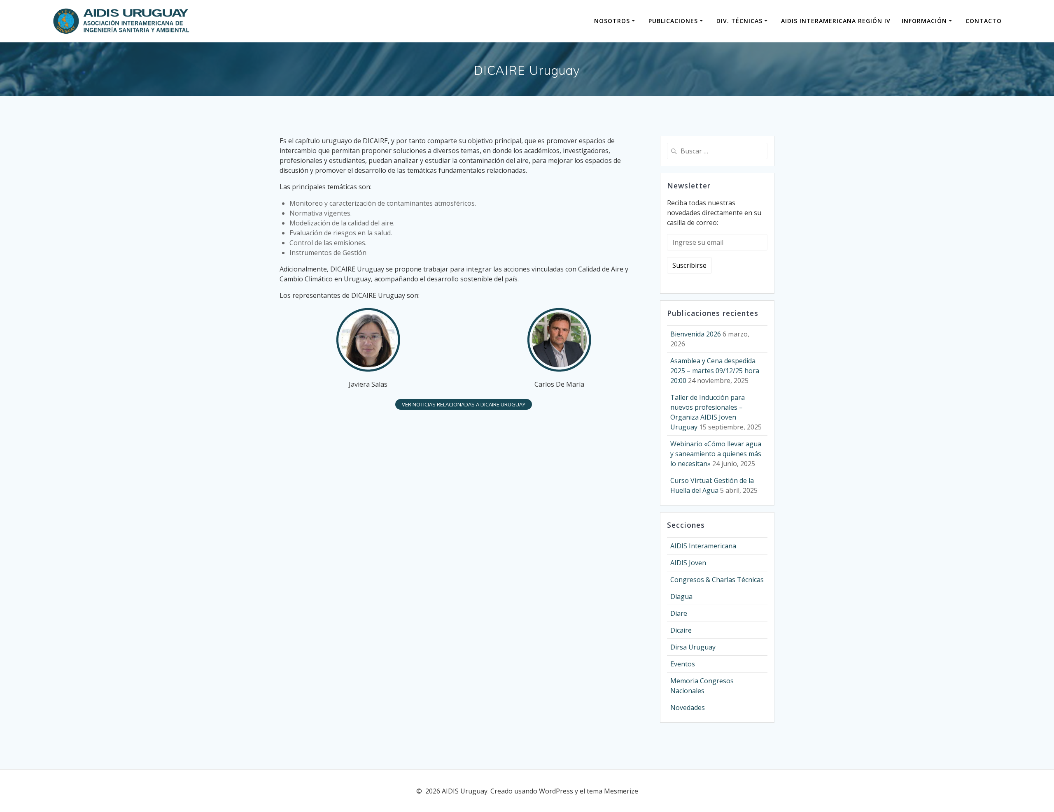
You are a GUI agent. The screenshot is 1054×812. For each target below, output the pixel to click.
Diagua (681, 596)
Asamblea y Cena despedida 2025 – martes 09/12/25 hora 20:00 (714, 370)
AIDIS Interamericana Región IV (836, 21)
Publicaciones (673, 21)
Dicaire (681, 630)
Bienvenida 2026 (695, 334)
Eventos (682, 663)
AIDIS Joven (688, 562)
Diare (678, 613)
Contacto (983, 21)
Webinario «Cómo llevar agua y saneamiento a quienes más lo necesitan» (715, 453)
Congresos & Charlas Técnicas (717, 579)
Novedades (687, 707)
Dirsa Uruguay (693, 647)
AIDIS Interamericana (703, 545)
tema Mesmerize (612, 791)
